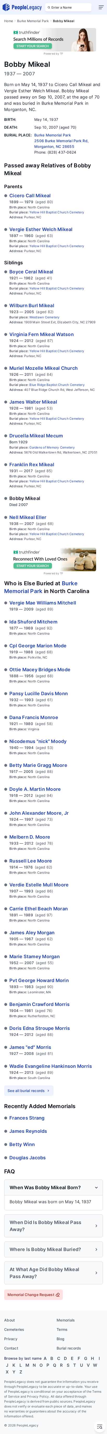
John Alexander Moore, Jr (39, 813)
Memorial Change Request (31, 1294)
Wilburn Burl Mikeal (31, 305)
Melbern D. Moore (29, 837)
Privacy (10, 1339)
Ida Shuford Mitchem (33, 621)
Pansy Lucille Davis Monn (38, 693)
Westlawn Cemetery (44, 317)
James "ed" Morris (30, 1047)
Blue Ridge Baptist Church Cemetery (57, 385)
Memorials (66, 1320)
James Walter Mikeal (33, 402)
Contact (11, 1348)
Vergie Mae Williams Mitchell (42, 603)
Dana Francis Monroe (33, 717)
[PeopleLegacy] (22, 7)
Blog (60, 1339)
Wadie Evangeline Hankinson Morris (50, 1066)
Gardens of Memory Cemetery (52, 447)
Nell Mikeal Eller (27, 517)
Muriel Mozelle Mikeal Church (43, 368)
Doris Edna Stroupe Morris (39, 1028)
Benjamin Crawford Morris (39, 1004)
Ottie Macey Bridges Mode (39, 669)
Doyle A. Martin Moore (35, 789)
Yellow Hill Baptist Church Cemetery (56, 212)
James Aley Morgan (32, 932)
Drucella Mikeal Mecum (36, 435)
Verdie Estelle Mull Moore (39, 884)
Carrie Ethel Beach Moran (38, 908)
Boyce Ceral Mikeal (31, 271)
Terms (62, 1329)
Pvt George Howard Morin (39, 980)
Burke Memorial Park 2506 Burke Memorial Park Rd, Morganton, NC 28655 (61, 141)
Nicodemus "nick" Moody (38, 741)
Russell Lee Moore (30, 861)
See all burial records (26, 1090)
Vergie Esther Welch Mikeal (41, 229)
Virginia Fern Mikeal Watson (41, 334)
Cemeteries (14, 1329)
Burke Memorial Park (33, 21)
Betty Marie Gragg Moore (38, 765)
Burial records (69, 1348)
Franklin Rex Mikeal (31, 464)
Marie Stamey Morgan (34, 956)
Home (8, 21)
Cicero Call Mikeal (30, 195)
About (9, 1320)
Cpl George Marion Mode (38, 645)
